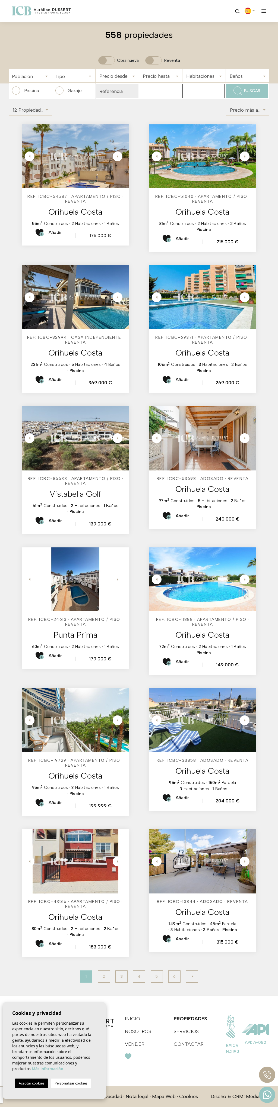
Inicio (132, 1019)
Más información (47, 1068)
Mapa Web (164, 1096)
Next (118, 156)
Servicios (186, 1031)
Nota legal (137, 1096)
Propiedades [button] (190, 1019)
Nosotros (138, 1031)
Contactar (189, 1044)
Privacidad (110, 1096)
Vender (134, 1044)
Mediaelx (256, 1096)
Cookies (188, 1096)
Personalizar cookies (71, 1083)
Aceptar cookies (31, 1083)
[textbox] (31, 76)
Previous (27, 156)
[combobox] (30, 75)
